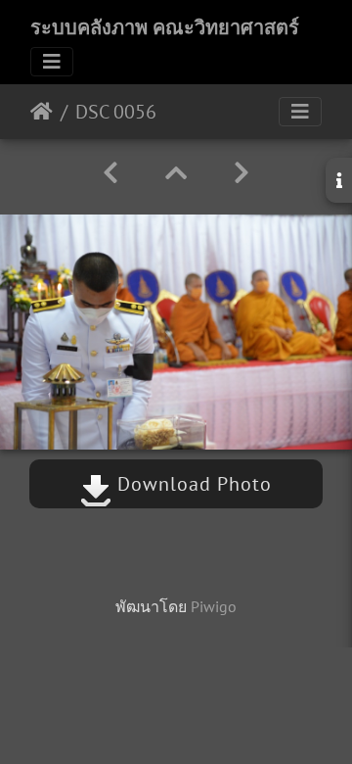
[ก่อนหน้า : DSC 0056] (110, 173)
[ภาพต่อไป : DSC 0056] (241, 173)
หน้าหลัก (41, 111)
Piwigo (214, 606)
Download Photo (191, 484)
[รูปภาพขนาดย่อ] (176, 173)
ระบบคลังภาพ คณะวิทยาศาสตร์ (164, 27)
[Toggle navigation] (51, 61)
